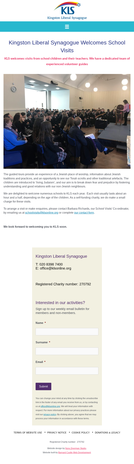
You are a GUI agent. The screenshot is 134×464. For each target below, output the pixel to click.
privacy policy (49, 414)
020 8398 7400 (51, 264)
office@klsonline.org (55, 268)
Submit (43, 386)
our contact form (84, 212)
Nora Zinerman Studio (75, 448)
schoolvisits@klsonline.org (41, 212)
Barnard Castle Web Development (74, 452)
